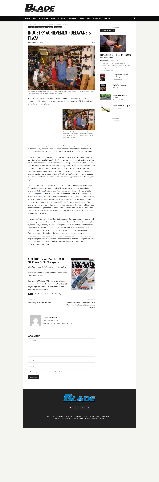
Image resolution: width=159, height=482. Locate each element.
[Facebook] (71, 408)
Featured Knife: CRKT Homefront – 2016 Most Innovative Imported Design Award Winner (80, 305)
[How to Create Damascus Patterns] (105, 97)
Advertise (69, 416)
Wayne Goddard (104, 60)
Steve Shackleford (33, 42)
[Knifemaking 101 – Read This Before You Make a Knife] (115, 43)
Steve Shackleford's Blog (42, 294)
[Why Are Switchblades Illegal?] (105, 108)
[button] (134, 18)
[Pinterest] (82, 408)
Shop (34, 18)
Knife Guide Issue (49, 267)
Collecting (61, 18)
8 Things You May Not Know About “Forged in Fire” (120, 75)
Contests (107, 18)
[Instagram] (76, 408)
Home (30, 24)
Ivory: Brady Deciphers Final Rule (39, 303)
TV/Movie (81, 18)
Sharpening (72, 18)
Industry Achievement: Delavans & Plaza (59, 35)
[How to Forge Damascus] (103, 87)
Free (88, 18)
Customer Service (81, 416)
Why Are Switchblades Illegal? (121, 105)
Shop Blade (106, 416)
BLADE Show (37, 24)
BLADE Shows (43, 18)
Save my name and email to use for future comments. (50, 372)
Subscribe (59, 416)
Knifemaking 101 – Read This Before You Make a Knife (115, 56)
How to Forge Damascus (119, 85)
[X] (88, 408)
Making (53, 18)
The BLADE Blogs (58, 27)
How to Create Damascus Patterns (120, 96)
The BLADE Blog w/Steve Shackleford (44, 27)
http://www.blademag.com (51, 320)
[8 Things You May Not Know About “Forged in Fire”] (102, 77)
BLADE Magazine (35, 194)
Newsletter (97, 18)
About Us (50, 416)
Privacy (102, 418)
